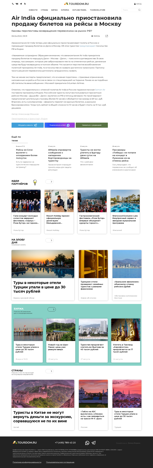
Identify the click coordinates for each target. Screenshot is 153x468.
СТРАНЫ (44, 10)
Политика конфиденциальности (27, 462)
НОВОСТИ (33, 10)
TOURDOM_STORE (97, 10)
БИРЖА (54, 10)
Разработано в (128, 443)
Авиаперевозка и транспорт (26, 118)
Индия (44, 118)
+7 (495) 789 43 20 (65, 442)
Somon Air (100, 90)
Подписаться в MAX (58, 125)
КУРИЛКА (65, 10)
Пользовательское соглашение (60, 462)
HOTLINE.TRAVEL (79, 10)
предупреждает (87, 46)
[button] (47, 181)
